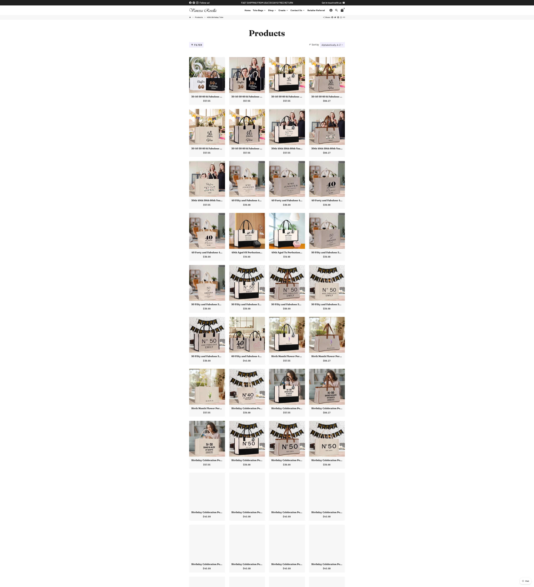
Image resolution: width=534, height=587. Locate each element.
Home (248, 10)
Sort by (314, 44)
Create (283, 10)
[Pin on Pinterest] (338, 17)
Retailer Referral (316, 10)
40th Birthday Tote (215, 17)
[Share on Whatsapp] (341, 17)
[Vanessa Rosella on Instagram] (197, 2)
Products (199, 17)
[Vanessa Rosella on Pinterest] (194, 2)
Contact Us (298, 10)
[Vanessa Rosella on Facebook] (190, 2)
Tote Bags (259, 10)
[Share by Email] (344, 17)
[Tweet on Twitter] (335, 17)
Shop (272, 10)
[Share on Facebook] (332, 17)
